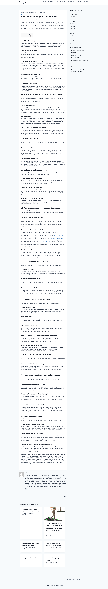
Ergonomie (72, 26)
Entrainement (73, 24)
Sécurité (72, 40)
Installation (72, 30)
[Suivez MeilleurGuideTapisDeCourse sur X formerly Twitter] (26, 489)
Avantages (72, 16)
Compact (72, 19)
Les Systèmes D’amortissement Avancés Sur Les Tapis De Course (54, 558)
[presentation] (54, 514)
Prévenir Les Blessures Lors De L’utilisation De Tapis (56, 495)
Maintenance (73, 31)
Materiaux (72, 33)
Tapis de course (34, 466)
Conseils (72, 23)
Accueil (69, 579)
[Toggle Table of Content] (31, 36)
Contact (73, 579)
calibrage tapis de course (46, 241)
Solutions (28, 466)
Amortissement (73, 14)
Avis (71, 18)
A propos (78, 579)
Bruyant (23, 466)
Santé (71, 38)
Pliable (71, 35)
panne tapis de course (59, 235)
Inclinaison (72, 28)
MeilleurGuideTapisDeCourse (27, 19)
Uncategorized (73, 43)
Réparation (23, 14)
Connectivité (73, 21)
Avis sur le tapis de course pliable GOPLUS (28, 494)
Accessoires (72, 12)
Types (71, 42)
